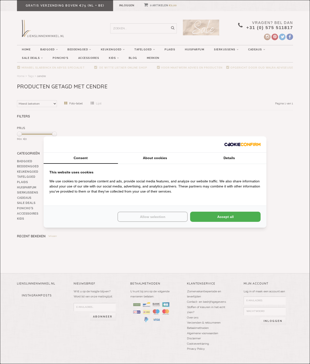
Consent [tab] (81, 158)
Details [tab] (229, 158)
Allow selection (152, 217)
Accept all (225, 217)
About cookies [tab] (155, 158)
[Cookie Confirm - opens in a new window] (242, 144)
